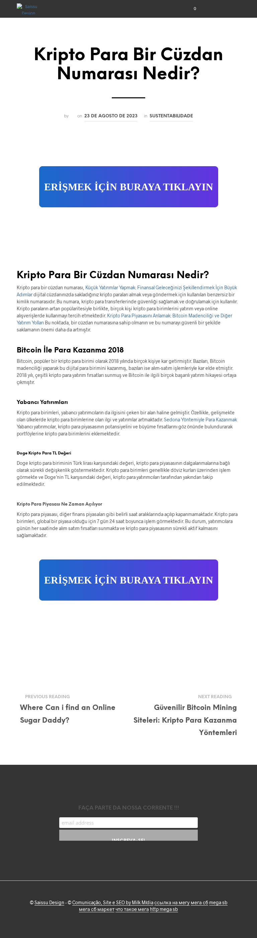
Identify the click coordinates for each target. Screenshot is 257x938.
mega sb (218, 902)
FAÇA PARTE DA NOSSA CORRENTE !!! (128, 808)
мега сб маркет (96, 909)
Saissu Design (49, 902)
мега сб (199, 902)
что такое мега (132, 909)
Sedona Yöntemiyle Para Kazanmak (200, 419)
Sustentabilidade (171, 116)
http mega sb (164, 909)
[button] (190, 8)
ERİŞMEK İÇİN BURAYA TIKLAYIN (128, 186)
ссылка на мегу (172, 902)
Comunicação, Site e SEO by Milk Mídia (112, 902)
